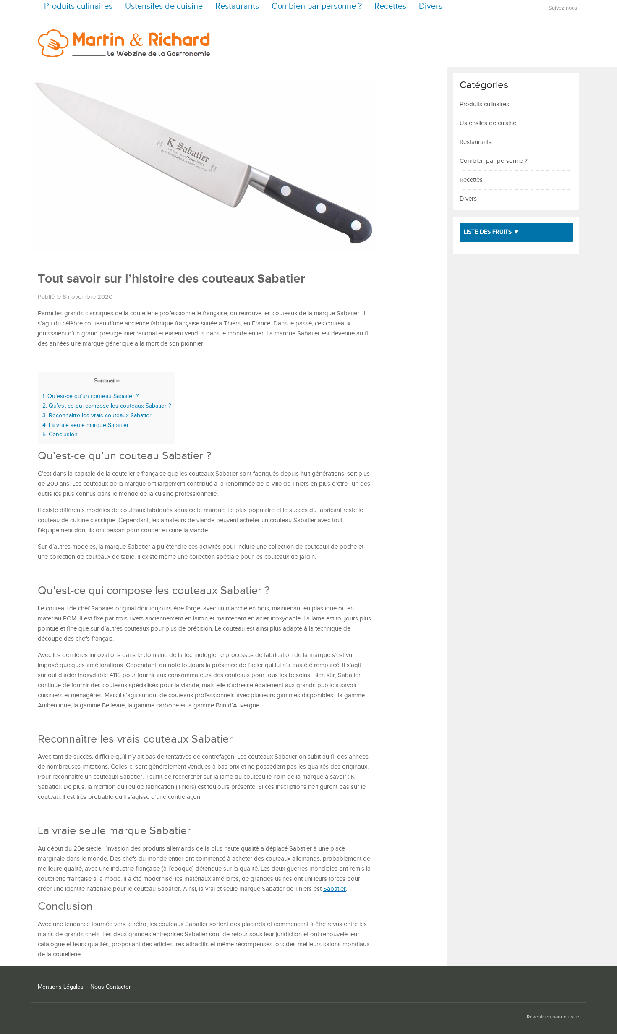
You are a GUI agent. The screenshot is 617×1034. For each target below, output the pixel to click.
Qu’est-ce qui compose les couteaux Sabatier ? (106, 405)
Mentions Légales (61, 987)
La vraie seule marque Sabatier (85, 425)
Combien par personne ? (317, 6)
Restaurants (237, 6)
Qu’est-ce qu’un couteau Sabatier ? (90, 396)
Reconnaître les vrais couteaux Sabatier (97, 415)
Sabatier (334, 889)
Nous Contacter (110, 987)
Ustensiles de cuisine (164, 6)
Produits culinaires (78, 6)
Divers (430, 6)
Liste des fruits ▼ (491, 232)
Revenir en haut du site (553, 1017)
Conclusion (60, 434)
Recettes (390, 6)
